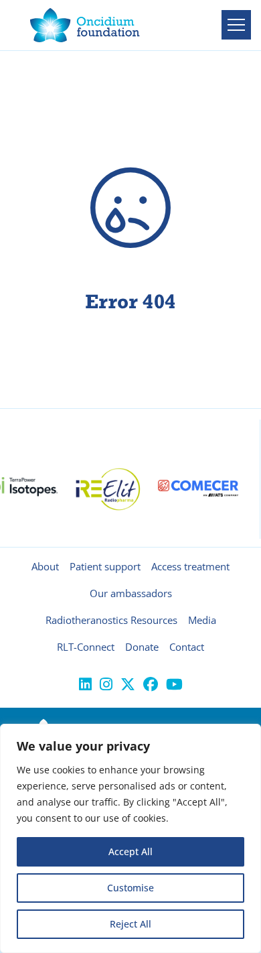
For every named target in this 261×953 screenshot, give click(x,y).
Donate (142, 646)
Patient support (105, 566)
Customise (130, 887)
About (45, 566)
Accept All (130, 851)
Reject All (130, 923)
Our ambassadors (131, 593)
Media (202, 620)
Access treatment (190, 566)
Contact (186, 646)
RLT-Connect (85, 646)
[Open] (236, 25)
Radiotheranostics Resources (111, 620)
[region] (130, 838)
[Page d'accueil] (85, 25)
